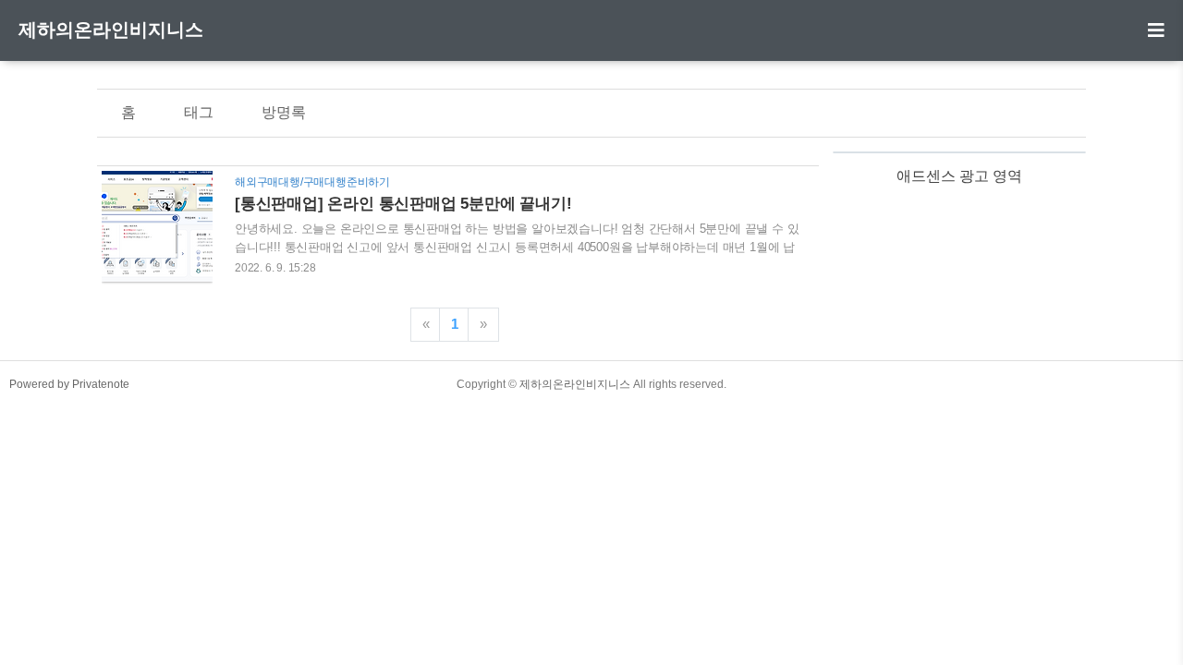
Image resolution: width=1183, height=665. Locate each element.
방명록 (284, 112)
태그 (198, 112)
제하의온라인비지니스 (110, 29)
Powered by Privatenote (69, 384)
